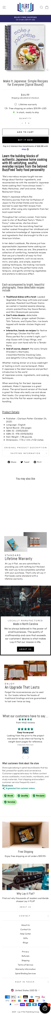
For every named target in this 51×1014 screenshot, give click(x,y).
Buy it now (25, 140)
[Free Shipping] (25, 835)
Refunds (25, 956)
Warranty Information (25, 969)
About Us (25, 649)
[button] (23, 757)
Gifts (25, 938)
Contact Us (25, 929)
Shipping (15, 98)
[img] (25, 719)
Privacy (25, 951)
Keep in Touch (25, 982)
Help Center (25, 933)
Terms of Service (25, 965)
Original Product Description (25, 448)
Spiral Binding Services (25, 973)
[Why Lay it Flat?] (25, 877)
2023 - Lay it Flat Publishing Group (25, 1012)
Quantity (25, 118)
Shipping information (26, 453)
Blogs (25, 942)
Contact (25, 916)
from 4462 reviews (25, 722)
